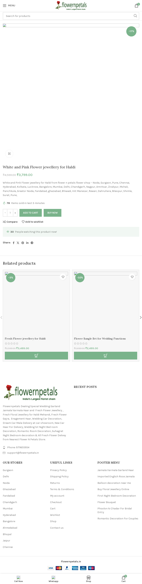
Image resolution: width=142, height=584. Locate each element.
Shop (53, 521)
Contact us (57, 527)
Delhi (6, 476)
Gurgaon (8, 470)
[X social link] (18, 242)
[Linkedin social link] (27, 242)
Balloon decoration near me (114, 483)
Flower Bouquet (106, 502)
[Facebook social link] (14, 242)
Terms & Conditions (62, 489)
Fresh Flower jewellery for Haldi (25, 338)
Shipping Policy (59, 476)
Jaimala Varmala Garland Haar (115, 470)
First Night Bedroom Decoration (116, 495)
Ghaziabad (9, 489)
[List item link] (35, 447)
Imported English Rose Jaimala (116, 476)
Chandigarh (10, 502)
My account (57, 495)
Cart (52, 508)
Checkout (56, 502)
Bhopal (7, 534)
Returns (55, 483)
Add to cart (30, 212)
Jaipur (6, 540)
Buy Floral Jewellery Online (113, 489)
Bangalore (9, 521)
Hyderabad (9, 515)
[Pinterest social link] (22, 242)
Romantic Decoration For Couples (117, 518)
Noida (6, 483)
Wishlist (55, 515)
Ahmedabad (10, 527)
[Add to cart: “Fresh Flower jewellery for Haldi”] (36, 356)
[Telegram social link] (32, 242)
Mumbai (8, 508)
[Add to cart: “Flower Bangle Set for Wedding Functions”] (105, 356)
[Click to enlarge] (9, 153)
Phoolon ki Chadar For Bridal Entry (114, 510)
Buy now (52, 212)
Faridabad (9, 495)
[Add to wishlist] (63, 277)
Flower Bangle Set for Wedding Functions (100, 338)
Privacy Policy (58, 470)
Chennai (8, 547)
